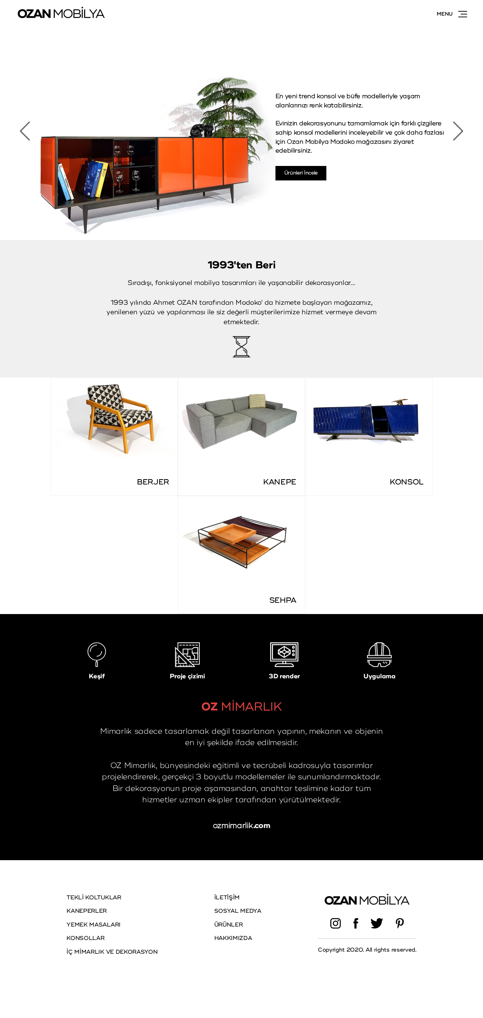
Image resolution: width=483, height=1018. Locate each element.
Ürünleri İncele (301, 173)
